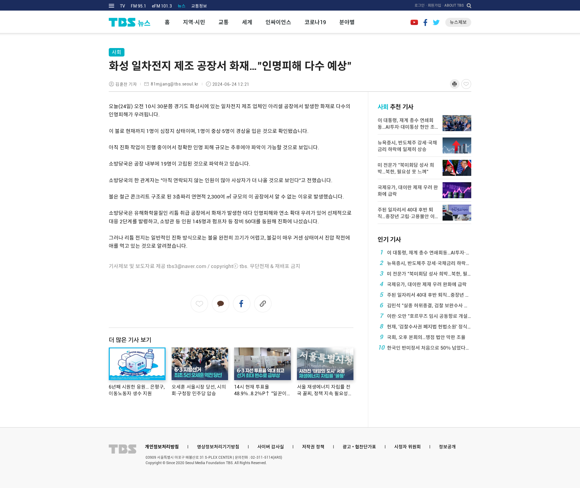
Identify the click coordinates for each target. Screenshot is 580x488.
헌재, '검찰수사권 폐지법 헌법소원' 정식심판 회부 (425, 326)
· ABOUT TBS (453, 5)
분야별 (347, 22)
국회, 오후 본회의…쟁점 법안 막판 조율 (422, 337)
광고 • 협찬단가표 (359, 447)
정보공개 (447, 447)
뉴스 (181, 6)
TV (122, 6)
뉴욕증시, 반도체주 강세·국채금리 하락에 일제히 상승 (425, 263)
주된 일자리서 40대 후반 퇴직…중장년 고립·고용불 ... (425, 295)
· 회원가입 (433, 5)
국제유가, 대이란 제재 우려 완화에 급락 (423, 284)
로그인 (419, 5)
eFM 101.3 (162, 6)
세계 (247, 22)
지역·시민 (194, 22)
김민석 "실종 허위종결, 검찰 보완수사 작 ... (425, 305)
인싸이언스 (278, 22)
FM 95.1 (138, 6)
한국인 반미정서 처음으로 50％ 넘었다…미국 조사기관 (424, 347)
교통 (223, 22)
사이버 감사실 (270, 447)
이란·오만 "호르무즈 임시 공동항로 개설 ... (425, 316)
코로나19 (315, 22)
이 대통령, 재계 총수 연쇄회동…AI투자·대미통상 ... (425, 252)
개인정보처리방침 (162, 447)
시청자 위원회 (407, 447)
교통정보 (199, 6)
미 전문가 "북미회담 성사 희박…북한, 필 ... (425, 273)
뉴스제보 (458, 22)
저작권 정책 (313, 447)
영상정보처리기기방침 (218, 447)
